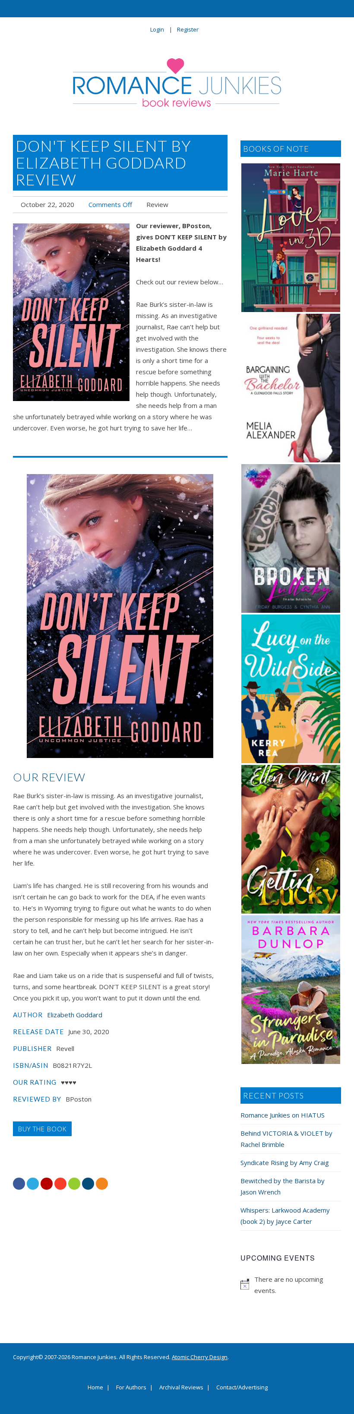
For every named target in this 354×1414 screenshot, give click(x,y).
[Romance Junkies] (177, 82)
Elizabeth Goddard (74, 1014)
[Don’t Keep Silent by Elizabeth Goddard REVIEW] (71, 312)
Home (95, 1387)
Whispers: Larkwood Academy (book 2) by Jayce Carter (285, 1216)
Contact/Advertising (242, 1387)
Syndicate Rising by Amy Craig (284, 1162)
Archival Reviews (181, 1387)
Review (157, 204)
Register (188, 29)
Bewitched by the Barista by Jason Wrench (282, 1186)
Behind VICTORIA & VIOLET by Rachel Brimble (286, 1139)
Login (157, 29)
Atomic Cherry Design (200, 1357)
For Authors (131, 1387)
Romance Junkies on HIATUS (282, 1115)
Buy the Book (42, 1128)
